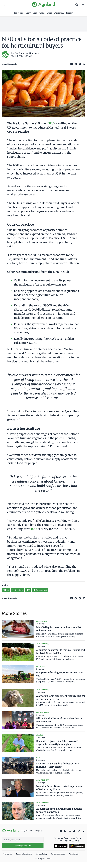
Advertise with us (58, 854)
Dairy (28, 13)
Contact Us (7, 854)
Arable (42, 13)
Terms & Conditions (24, 854)
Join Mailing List (23, 845)
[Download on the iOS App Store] (61, 846)
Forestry (69, 13)
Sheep (49, 13)
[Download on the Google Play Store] (77, 846)
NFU (50, 123)
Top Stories (19, 13)
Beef (35, 13)
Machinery (59, 13)
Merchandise (74, 854)
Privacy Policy (41, 854)
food (34, 529)
